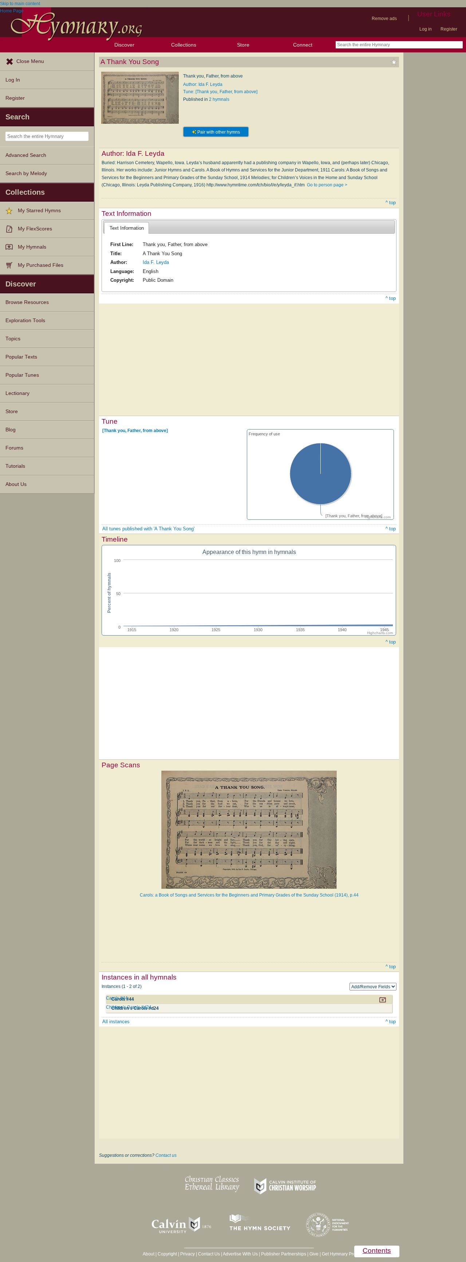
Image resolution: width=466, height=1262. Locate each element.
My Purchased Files (40, 265)
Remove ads (384, 18)
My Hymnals (32, 247)
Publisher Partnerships (283, 1254)
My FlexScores (35, 229)
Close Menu (30, 61)
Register (449, 29)
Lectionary (17, 393)
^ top (391, 202)
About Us (16, 484)
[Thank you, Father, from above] (135, 430)
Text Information (127, 228)
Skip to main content (20, 3)
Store (243, 45)
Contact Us (209, 1254)
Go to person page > (327, 184)
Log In (12, 80)
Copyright (167, 1254)
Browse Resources (27, 302)
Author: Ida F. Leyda (202, 84)
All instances (116, 1021)
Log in (425, 29)
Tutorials (15, 466)
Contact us (166, 1155)
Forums (14, 448)
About (148, 1254)
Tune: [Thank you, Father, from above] (220, 91)
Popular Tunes (22, 375)
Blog (10, 429)
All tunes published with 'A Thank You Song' (148, 528)
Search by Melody (26, 173)
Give (314, 1254)
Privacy (187, 1254)
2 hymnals (219, 99)
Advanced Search (25, 155)
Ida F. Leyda (156, 262)
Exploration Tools (25, 320)
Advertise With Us (240, 1254)
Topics (12, 338)
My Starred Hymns (39, 210)
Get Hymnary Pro (339, 1254)
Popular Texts (21, 357)
